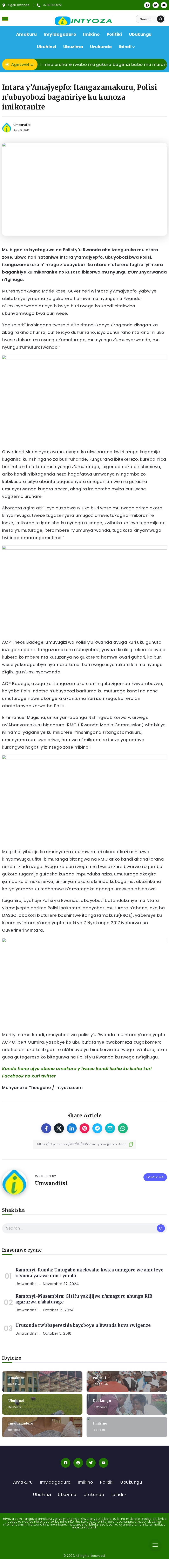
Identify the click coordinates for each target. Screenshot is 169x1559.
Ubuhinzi (16, 1400)
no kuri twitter (40, 1076)
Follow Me (155, 1177)
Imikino (100, 1423)
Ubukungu (102, 1400)
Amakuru (16, 1378)
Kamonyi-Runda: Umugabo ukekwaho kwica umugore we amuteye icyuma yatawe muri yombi (89, 1272)
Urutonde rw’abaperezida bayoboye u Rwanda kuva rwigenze (83, 1325)
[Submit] (160, 19)
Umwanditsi (22, 125)
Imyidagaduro (20, 1423)
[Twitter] (156, 5)
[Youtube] (164, 5)
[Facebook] (147, 5)
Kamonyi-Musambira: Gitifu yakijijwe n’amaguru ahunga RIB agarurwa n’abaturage (83, 1299)
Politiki (99, 1378)
